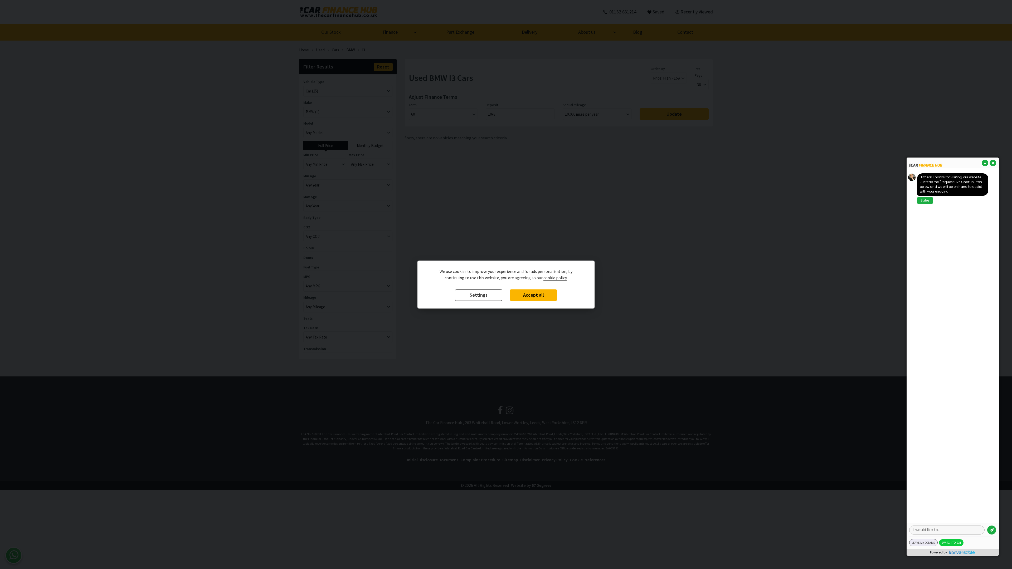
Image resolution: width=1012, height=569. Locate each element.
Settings (479, 295)
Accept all (533, 295)
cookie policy (555, 277)
